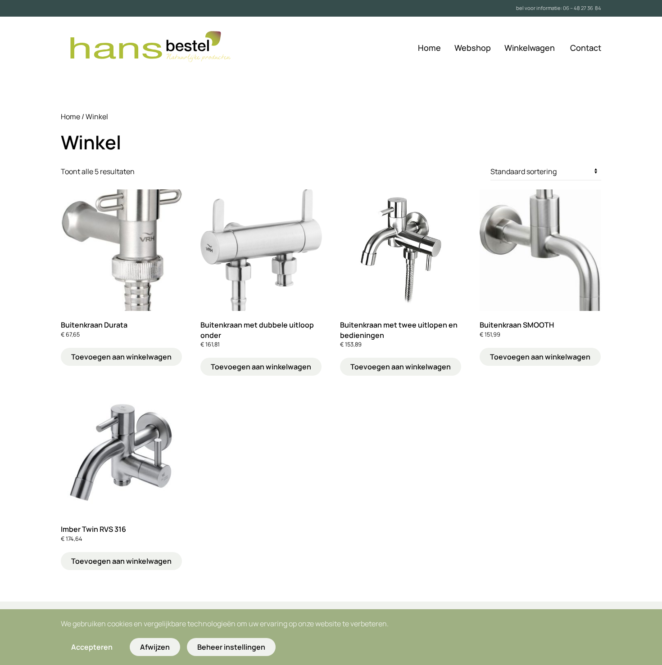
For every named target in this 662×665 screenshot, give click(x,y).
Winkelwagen (529, 47)
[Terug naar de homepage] (159, 48)
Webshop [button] (472, 47)
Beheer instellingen (231, 647)
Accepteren (92, 647)
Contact (585, 47)
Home (429, 47)
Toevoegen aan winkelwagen (121, 357)
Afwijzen (155, 647)
